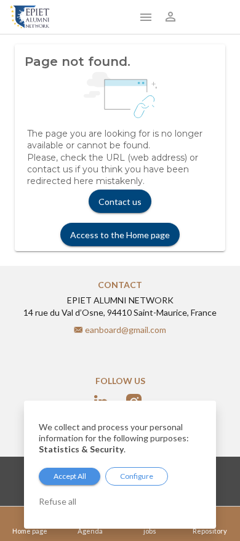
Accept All (70, 476)
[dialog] (120, 465)
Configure (136, 476)
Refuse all (57, 501)
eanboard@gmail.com (125, 329)
